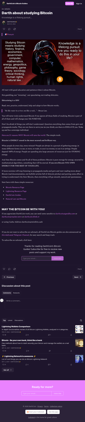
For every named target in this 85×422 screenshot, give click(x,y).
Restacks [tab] (16, 293)
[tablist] (11, 293)
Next (76, 277)
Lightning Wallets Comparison (16, 326)
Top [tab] (4, 320)
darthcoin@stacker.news (12, 216)
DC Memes (6, 9)
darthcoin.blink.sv (31, 216)
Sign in (79, 3)
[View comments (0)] (9, 29)
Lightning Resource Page (16, 191)
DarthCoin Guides (13, 195)
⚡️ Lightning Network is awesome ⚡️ (19, 356)
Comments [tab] (7, 293)
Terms (46, 406)
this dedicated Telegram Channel (15, 235)
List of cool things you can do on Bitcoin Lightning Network (24, 359)
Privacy (40, 406)
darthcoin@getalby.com (65, 213)
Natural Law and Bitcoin (16, 199)
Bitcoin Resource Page (15, 187)
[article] (42, 330)
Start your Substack (36, 412)
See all (6, 370)
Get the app (53, 412)
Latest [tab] (10, 320)
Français (10, 34)
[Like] (4, 29)
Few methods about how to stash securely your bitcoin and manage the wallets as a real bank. (35, 344)
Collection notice (56, 406)
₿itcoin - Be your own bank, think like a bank (22, 340)
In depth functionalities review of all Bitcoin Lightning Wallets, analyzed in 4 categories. (35, 329)
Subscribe (69, 4)
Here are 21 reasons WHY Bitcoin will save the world (23, 135)
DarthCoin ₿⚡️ (12, 22)
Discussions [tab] (19, 320)
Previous (10, 277)
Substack (31, 417)
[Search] (81, 320)
